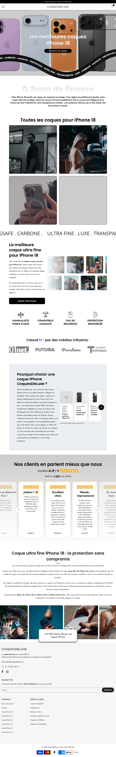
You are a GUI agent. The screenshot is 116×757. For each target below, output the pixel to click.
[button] (60, 407)
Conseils (4, 708)
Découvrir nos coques (58, 51)
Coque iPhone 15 (7, 724)
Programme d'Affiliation (37, 720)
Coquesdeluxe (58, 7)
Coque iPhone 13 (7, 732)
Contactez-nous (35, 708)
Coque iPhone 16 (7, 720)
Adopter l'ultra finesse (27, 301)
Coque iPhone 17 (7, 716)
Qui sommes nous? (8, 704)
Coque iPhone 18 (7, 712)
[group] (66, 406)
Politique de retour (36, 712)
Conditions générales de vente (39, 716)
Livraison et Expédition (37, 704)
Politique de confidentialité (38, 724)
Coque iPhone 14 (7, 728)
